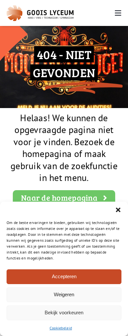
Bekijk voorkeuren (64, 312)
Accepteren (64, 276)
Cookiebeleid (61, 327)
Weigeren (64, 294)
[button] (118, 210)
